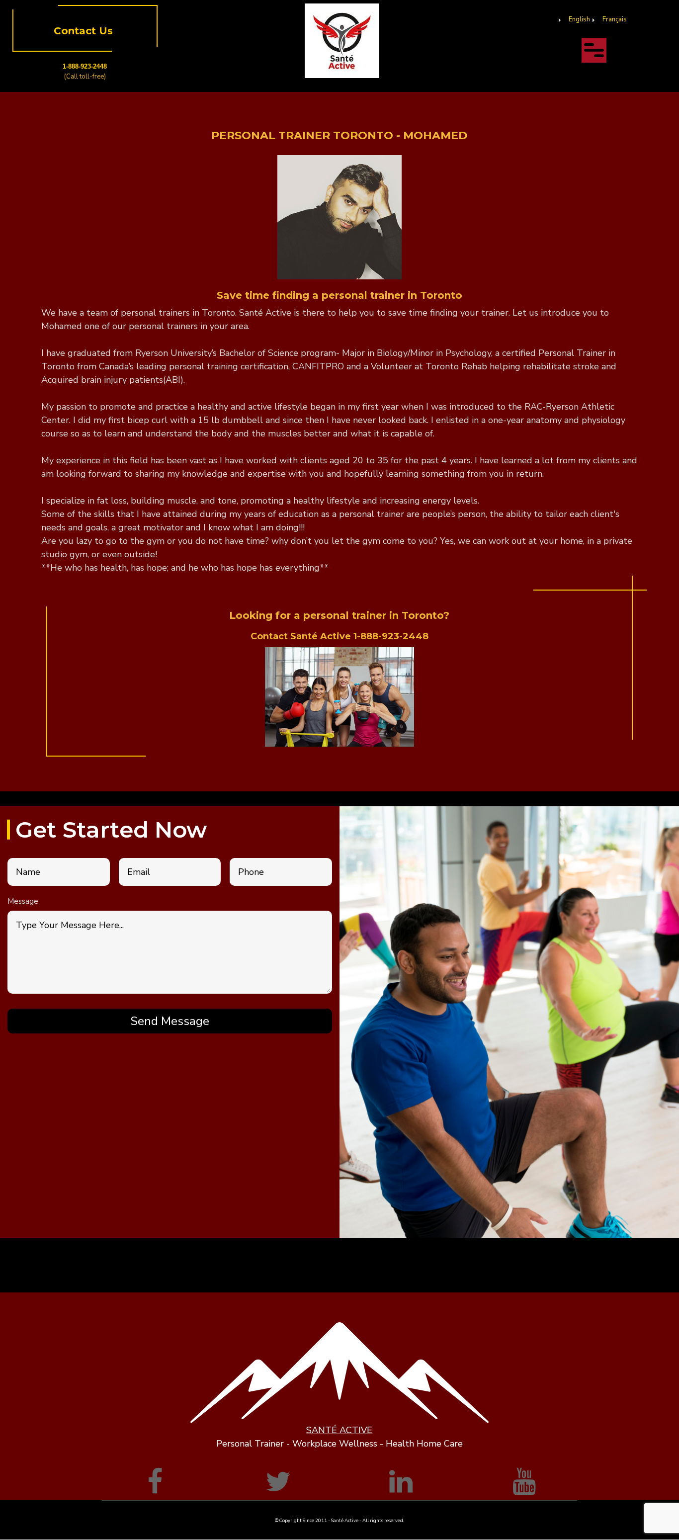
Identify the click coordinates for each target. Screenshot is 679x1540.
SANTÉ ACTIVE (339, 1430)
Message (22, 901)
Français (614, 19)
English (579, 19)
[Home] (342, 40)
